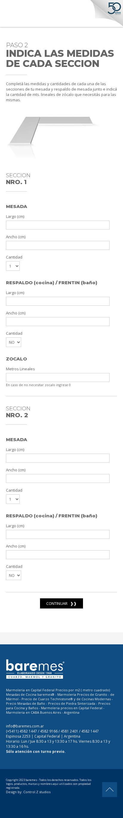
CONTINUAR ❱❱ (61, 603)
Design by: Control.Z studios (28, 792)
